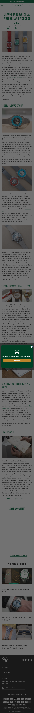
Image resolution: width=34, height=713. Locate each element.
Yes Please (17, 360)
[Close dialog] (32, 347)
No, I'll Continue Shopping (17, 362)
